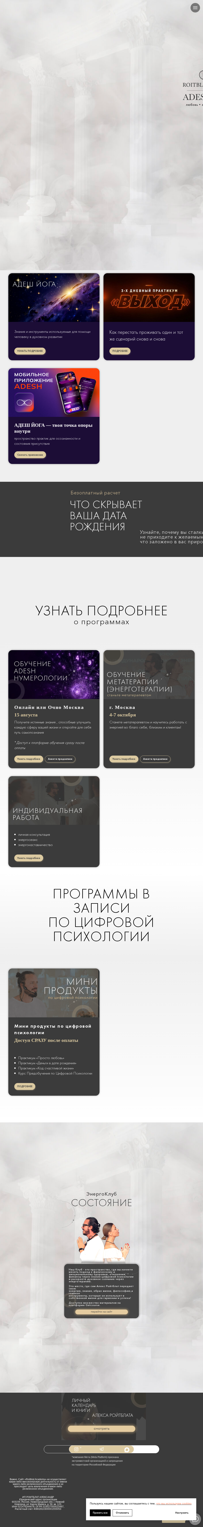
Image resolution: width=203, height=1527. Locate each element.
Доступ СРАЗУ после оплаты (46, 1040)
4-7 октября (122, 714)
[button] (101, 1428)
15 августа (26, 714)
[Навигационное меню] (195, 7)
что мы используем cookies (174, 1503)
